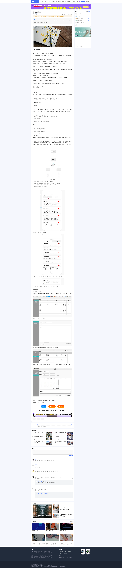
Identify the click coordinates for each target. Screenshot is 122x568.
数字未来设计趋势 (63, 530)
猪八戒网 (44, 562)
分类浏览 (49, 1)
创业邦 (56, 562)
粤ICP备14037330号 (43, 565)
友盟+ (54, 562)
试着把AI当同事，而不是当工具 (39, 436)
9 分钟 (71, 14)
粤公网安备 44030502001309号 (50, 565)
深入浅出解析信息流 (35, 530)
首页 (42, 1)
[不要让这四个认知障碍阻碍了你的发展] (70, 434)
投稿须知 (63, 557)
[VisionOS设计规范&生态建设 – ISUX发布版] (49, 443)
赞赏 (44, 406)
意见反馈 (67, 557)
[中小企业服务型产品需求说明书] (49, 434)
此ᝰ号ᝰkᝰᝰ (37, 464)
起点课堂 (41, 562)
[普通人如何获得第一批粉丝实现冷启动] (70, 443)
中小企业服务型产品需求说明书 (39, 432)
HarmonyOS (69, 1)
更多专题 (71, 521)
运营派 (37, 564)
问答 (56, 1)
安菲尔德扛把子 (46, 493)
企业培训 (59, 1)
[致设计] (61, 553)
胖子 (35, 13)
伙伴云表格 (47, 562)
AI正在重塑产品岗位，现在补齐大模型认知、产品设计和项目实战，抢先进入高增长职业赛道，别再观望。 (49, 16)
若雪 (35, 470)
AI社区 (63, 1)
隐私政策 (60, 557)
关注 (38, 13)
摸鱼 (65, 1)
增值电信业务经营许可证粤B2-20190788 (49, 566)
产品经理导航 (38, 562)
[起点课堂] (61, 551)
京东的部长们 (57, 436)
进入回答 (88, 35)
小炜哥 (36, 459)
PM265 (35, 562)
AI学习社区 (59, 562)
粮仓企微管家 (40, 564)
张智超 (45, 481)
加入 (88, 16)
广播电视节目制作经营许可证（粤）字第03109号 (37, 566)
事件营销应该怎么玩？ (50, 530)
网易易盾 (50, 562)
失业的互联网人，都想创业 (64, 509)
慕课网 (62, 562)
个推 (52, 562)
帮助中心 (70, 557)
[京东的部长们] (70, 438)
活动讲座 (53, 1)
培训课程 (45, 1)
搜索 (74, 1)
